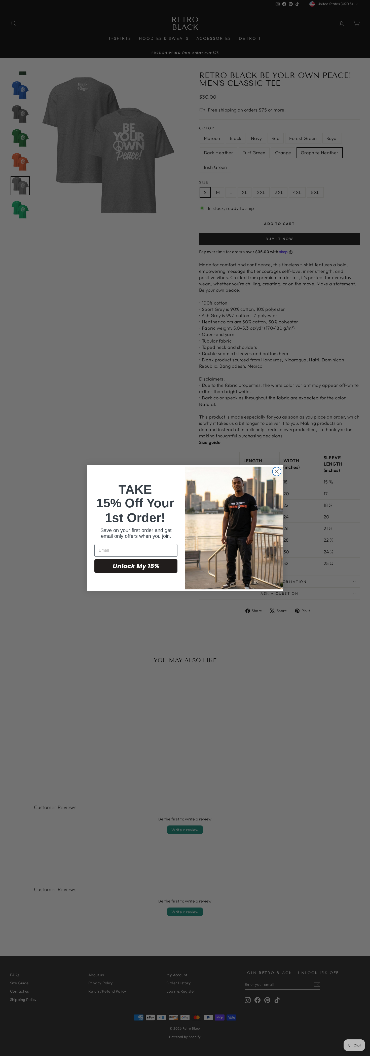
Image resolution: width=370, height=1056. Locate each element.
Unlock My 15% (136, 566)
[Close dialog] (276, 471)
